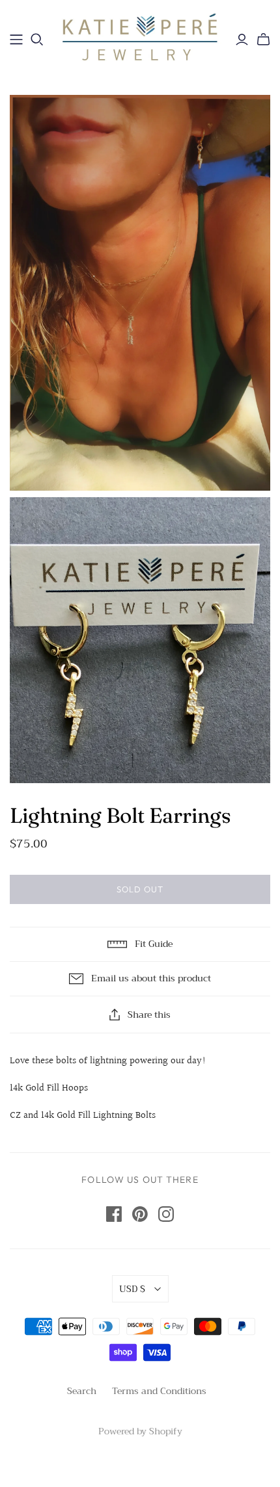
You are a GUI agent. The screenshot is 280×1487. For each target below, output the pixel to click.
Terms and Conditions (159, 1391)
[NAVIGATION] (16, 39)
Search (81, 1391)
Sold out (140, 889)
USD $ (132, 1289)
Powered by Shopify (140, 1431)
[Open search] (37, 39)
